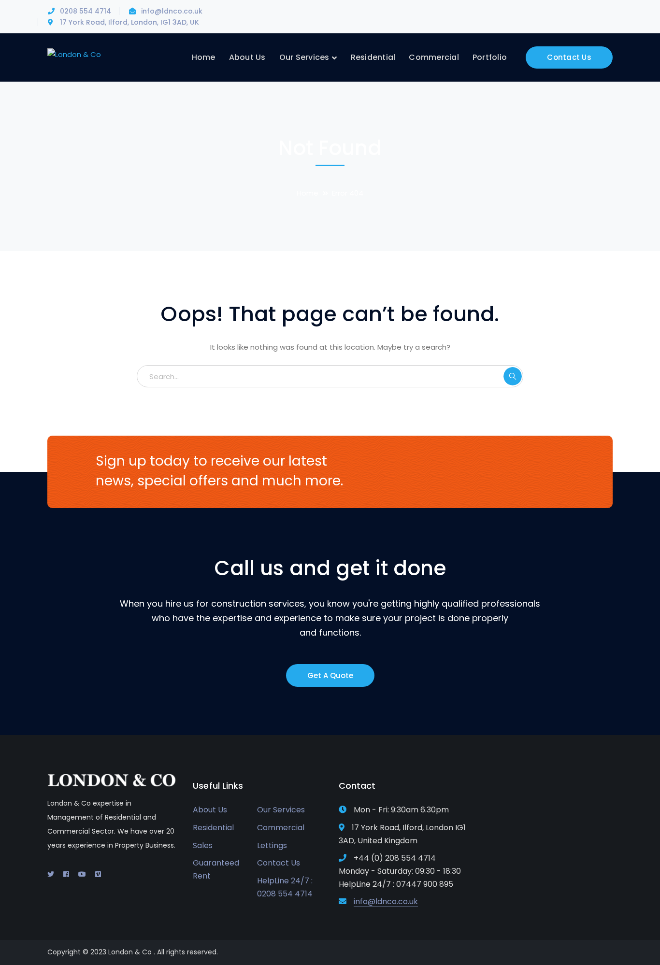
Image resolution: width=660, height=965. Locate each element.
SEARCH (512, 376)
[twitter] (50, 874)
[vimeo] (98, 874)
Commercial (280, 827)
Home (307, 193)
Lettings (272, 845)
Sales (203, 845)
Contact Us (569, 57)
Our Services (281, 809)
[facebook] (66, 874)
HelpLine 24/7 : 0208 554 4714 (285, 887)
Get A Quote (330, 675)
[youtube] (82, 874)
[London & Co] (74, 54)
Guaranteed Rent (216, 869)
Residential (213, 827)
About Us (210, 809)
